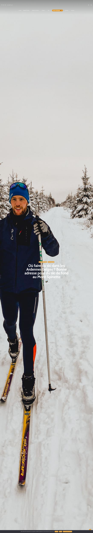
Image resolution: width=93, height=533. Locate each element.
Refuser (60, 531)
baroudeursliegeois (46, 283)
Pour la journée (51, 262)
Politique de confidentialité (67, 531)
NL (3, 4)
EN (5, 4)
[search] (88, 5)
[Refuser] (91, 531)
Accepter (56, 531)
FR (1, 4)
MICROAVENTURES (43, 262)
